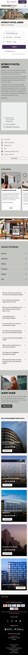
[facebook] (7, 621)
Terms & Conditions (14, 652)
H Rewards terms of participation (14, 648)
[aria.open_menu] (25, 6)
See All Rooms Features (7, 202)
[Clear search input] (24, 33)
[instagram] (11, 621)
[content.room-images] (4, 175)
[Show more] (2, 220)
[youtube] (20, 621)
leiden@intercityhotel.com (13, 127)
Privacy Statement (14, 645)
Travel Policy (14, 651)
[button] (11, 191)
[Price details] (14, 447)
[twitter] (16, 621)
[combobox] (14, 33)
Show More (14, 158)
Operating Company (14, 649)
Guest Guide (7, 406)
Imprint (14, 646)
